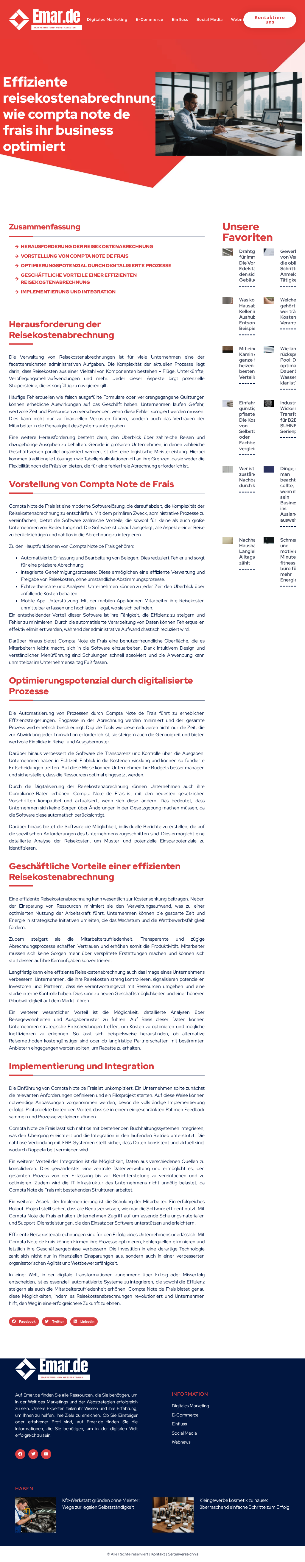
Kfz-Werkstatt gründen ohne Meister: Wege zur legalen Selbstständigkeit (101, 1503)
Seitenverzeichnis (183, 1554)
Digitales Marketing (107, 19)
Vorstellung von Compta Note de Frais (74, 256)
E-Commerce (150, 19)
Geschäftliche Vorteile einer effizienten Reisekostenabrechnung (79, 278)
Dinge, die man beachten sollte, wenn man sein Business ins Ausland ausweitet (291, 494)
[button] (24, 1321)
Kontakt (158, 1554)
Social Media (210, 19)
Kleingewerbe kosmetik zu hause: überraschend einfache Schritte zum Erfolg (244, 1503)
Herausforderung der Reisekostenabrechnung (87, 246)
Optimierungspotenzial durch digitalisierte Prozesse (96, 265)
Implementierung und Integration (68, 292)
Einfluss (180, 19)
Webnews (241, 19)
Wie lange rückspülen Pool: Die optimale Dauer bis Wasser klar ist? (292, 365)
